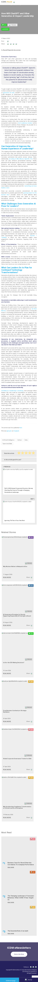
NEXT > (33, 499)
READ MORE (7, 577)
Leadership (5, 29)
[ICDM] (6, 2)
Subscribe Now (19, 954)
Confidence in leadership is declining (12, 390)
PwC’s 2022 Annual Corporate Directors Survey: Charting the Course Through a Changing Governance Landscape (18, 490)
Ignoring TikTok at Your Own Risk (14, 520)
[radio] (19, 453)
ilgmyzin (9, 431)
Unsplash (16, 431)
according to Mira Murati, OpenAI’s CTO (20, 159)
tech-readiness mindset (25, 123)
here (21, 427)
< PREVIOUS (6, 466)
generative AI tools (8, 92)
